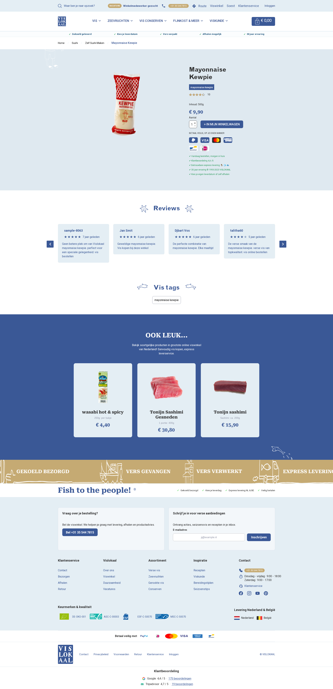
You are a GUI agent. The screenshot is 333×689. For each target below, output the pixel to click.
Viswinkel (216, 6)
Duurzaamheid (112, 582)
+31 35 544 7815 (178, 6)
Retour (62, 589)
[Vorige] (50, 244)
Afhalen (62, 582)
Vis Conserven (151, 21)
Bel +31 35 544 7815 (80, 532)
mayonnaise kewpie (201, 87)
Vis (94, 21)
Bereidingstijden (203, 582)
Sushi (75, 43)
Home (61, 43)
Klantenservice (248, 6)
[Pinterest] (266, 593)
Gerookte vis (156, 582)
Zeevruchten (118, 21)
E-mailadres (180, 529)
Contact (62, 570)
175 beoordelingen (179, 678)
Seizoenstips (202, 589)
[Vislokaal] (65, 654)
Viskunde (217, 21)
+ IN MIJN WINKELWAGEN (222, 124)
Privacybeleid (101, 654)
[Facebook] (241, 593)
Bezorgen (64, 576)
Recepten (199, 570)
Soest (231, 6)
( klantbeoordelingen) (208, 94)
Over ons (108, 570)
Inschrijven (259, 537)
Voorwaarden (121, 654)
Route (202, 6)
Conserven (154, 589)
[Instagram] (249, 593)
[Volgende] (282, 244)
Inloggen (269, 5)
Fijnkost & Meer (186, 21)
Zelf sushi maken (94, 43)
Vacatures (109, 589)
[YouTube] (257, 593)
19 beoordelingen (182, 684)
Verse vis (154, 570)
